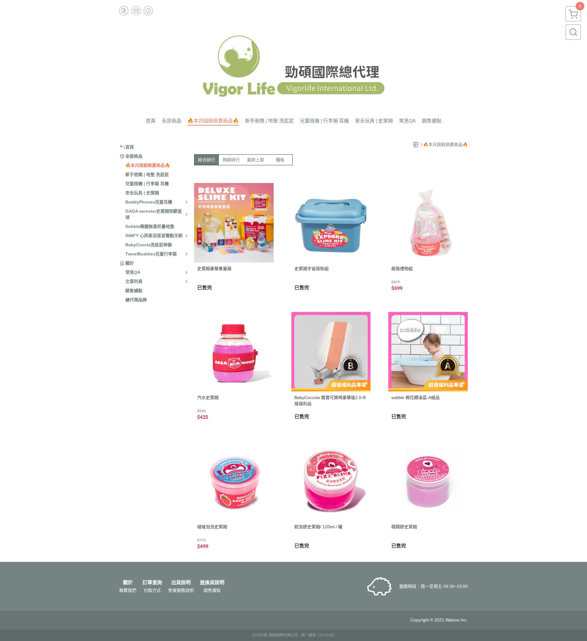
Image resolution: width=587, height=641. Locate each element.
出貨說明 (181, 582)
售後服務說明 (181, 590)
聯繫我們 (127, 590)
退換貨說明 (212, 582)
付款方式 (152, 590)
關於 (128, 582)
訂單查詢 (152, 582)
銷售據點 (212, 590)
